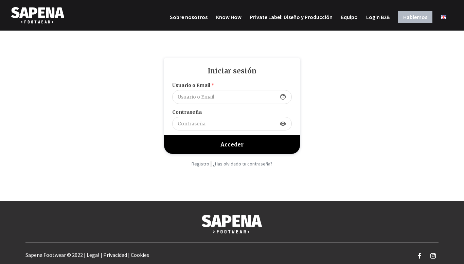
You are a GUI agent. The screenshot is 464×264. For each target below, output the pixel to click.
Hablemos (415, 17)
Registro (200, 164)
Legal (93, 254)
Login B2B (378, 17)
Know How (229, 17)
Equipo (349, 17)
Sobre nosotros (189, 17)
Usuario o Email (193, 85)
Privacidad (115, 254)
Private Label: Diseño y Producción (291, 17)
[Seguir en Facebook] (419, 255)
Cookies (140, 254)
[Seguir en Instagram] (433, 255)
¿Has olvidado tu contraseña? (242, 164)
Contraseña (187, 112)
